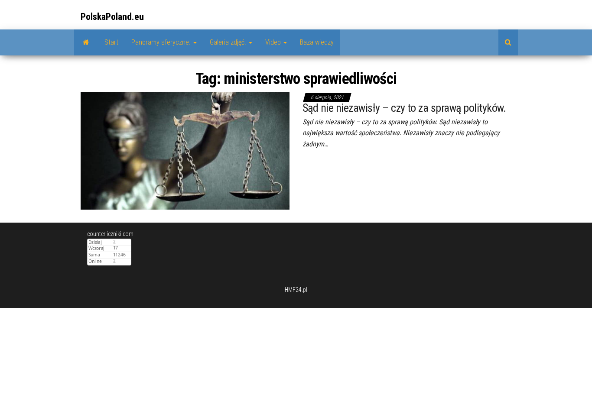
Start (111, 42)
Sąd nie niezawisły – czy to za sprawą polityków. (404, 107)
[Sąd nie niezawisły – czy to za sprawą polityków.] (185, 150)
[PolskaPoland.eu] (86, 42)
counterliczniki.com (110, 233)
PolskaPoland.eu (112, 16)
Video (274, 42)
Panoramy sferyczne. (161, 42)
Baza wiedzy (317, 42)
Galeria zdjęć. (229, 42)
